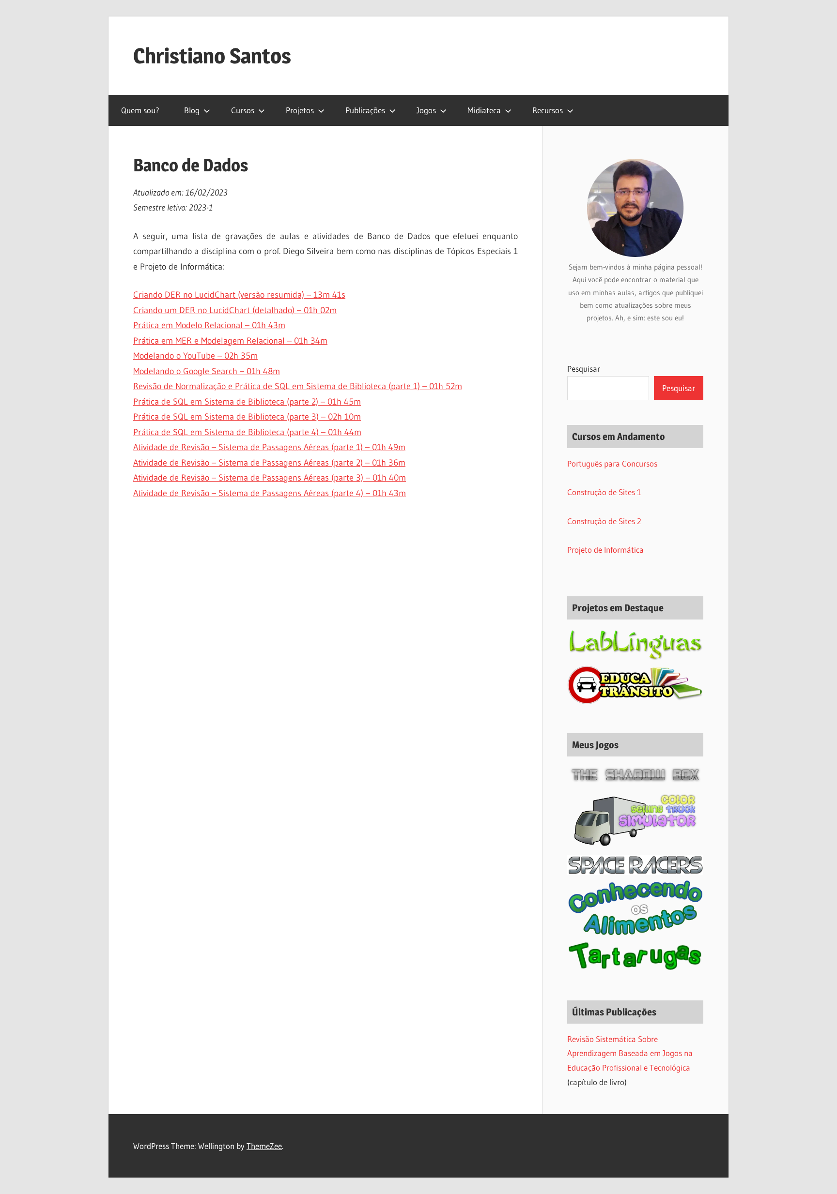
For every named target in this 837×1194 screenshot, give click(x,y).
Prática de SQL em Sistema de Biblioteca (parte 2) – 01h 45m (247, 401)
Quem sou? (140, 110)
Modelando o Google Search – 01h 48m (206, 371)
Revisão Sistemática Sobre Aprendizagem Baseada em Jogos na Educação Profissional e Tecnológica (630, 1053)
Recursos (547, 110)
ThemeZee (264, 1146)
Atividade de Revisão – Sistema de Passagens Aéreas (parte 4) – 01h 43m (269, 493)
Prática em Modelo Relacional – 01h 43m (209, 325)
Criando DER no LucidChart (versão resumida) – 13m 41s (239, 294)
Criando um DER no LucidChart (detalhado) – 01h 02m (235, 310)
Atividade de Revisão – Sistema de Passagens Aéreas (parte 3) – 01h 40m (269, 477)
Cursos (242, 110)
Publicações (365, 110)
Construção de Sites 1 (604, 492)
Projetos (300, 110)
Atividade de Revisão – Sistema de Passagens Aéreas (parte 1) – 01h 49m (269, 447)
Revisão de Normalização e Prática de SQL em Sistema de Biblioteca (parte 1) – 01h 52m (297, 386)
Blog (192, 110)
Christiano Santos (212, 56)
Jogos (426, 110)
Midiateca (484, 110)
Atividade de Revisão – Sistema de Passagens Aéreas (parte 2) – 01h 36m (269, 462)
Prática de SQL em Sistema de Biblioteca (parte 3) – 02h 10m (247, 416)
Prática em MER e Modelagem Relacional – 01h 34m (230, 340)
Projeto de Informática (605, 549)
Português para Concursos (612, 463)
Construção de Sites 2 (604, 521)
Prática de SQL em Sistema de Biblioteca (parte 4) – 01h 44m (247, 432)
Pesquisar (583, 368)
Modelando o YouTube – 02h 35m (195, 355)
